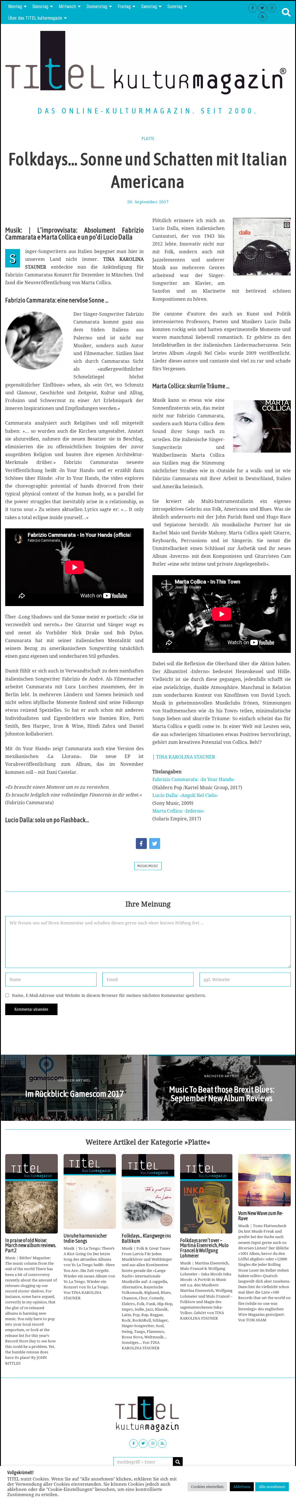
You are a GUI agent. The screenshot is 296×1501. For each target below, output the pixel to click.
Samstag (149, 6)
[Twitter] (262, 8)
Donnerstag (96, 6)
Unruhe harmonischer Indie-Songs (85, 1238)
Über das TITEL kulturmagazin (35, 18)
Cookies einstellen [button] (207, 1486)
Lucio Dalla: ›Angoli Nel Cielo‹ (185, 795)
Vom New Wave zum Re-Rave (260, 1215)
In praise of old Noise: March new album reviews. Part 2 (30, 1245)
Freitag (124, 6)
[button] (178, 1462)
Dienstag (40, 6)
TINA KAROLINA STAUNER (185, 757)
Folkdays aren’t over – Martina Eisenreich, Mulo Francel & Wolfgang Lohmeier (204, 1248)
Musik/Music (147, 866)
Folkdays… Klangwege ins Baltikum (146, 1238)
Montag (15, 6)
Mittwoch (67, 6)
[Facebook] (252, 8)
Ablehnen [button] (241, 1486)
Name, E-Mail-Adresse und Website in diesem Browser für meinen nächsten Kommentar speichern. (109, 995)
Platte (148, 138)
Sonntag (174, 6)
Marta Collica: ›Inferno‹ (178, 811)
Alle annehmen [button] (272, 1486)
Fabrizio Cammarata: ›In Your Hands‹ (193, 779)
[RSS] (262, 16)
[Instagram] (271, 8)
